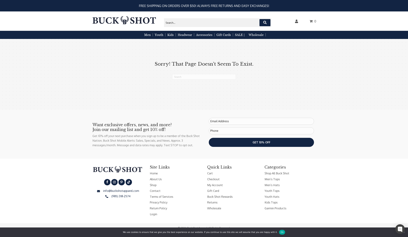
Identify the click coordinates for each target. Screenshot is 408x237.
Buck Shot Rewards (220, 196)
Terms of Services (161, 196)
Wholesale (214, 208)
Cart (210, 173)
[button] (264, 22)
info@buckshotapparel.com (121, 190)
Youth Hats (272, 196)
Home (154, 173)
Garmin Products (275, 208)
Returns (212, 202)
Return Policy (158, 208)
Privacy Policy (159, 202)
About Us (156, 179)
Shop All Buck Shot (277, 173)
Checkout (213, 179)
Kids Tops (271, 202)
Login (153, 214)
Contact (155, 190)
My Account (215, 185)
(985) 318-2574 (121, 196)
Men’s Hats (272, 185)
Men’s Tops (272, 179)
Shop (153, 185)
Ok (282, 232)
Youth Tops (272, 190)
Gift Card (213, 190)
